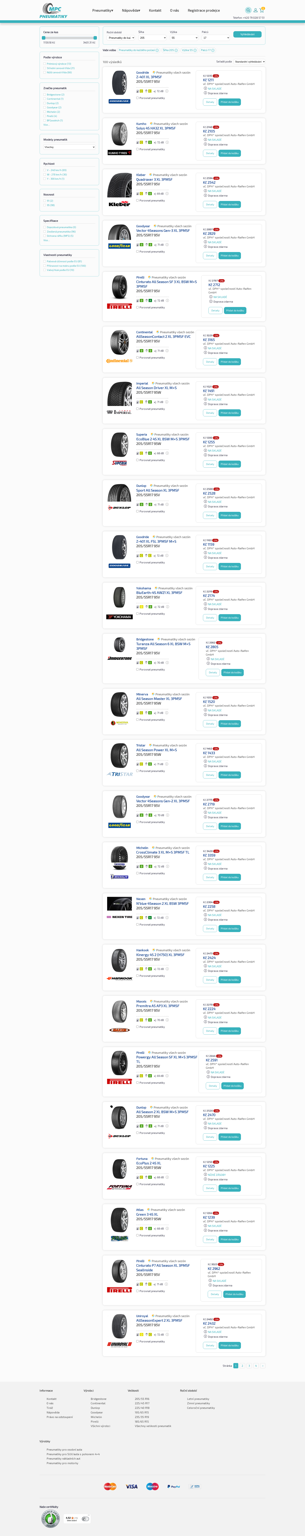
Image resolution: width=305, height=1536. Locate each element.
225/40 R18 (142, 1407)
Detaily (210, 101)
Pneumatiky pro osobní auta (64, 1449)
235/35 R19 (142, 1417)
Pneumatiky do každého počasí (137, 50)
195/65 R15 (142, 1412)
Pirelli (94, 1421)
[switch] (85, 1519)
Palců (205, 31)
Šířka (141, 31)
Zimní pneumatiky (198, 1403)
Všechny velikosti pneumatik (153, 1426)
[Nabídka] (89, 1516)
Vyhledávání (247, 34)
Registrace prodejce (204, 10)
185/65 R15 (142, 1421)
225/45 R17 (142, 1403)
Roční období (114, 32)
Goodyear (97, 1412)
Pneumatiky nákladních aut (63, 1458)
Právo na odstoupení (60, 1417)
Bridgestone (98, 1398)
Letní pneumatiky (198, 1398)
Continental (98, 1403)
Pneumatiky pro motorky (62, 1463)
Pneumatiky (102, 10)
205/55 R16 (142, 1398)
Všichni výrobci (100, 1426)
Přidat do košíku (230, 101)
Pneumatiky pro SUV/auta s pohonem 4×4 (73, 1454)
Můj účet (256, 10)
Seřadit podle (224, 61)
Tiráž (50, 1407)
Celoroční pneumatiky (201, 1407)
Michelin (96, 1417)
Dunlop (95, 1407)
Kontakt (155, 10)
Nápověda (131, 10)
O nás (174, 10)
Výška (173, 31)
